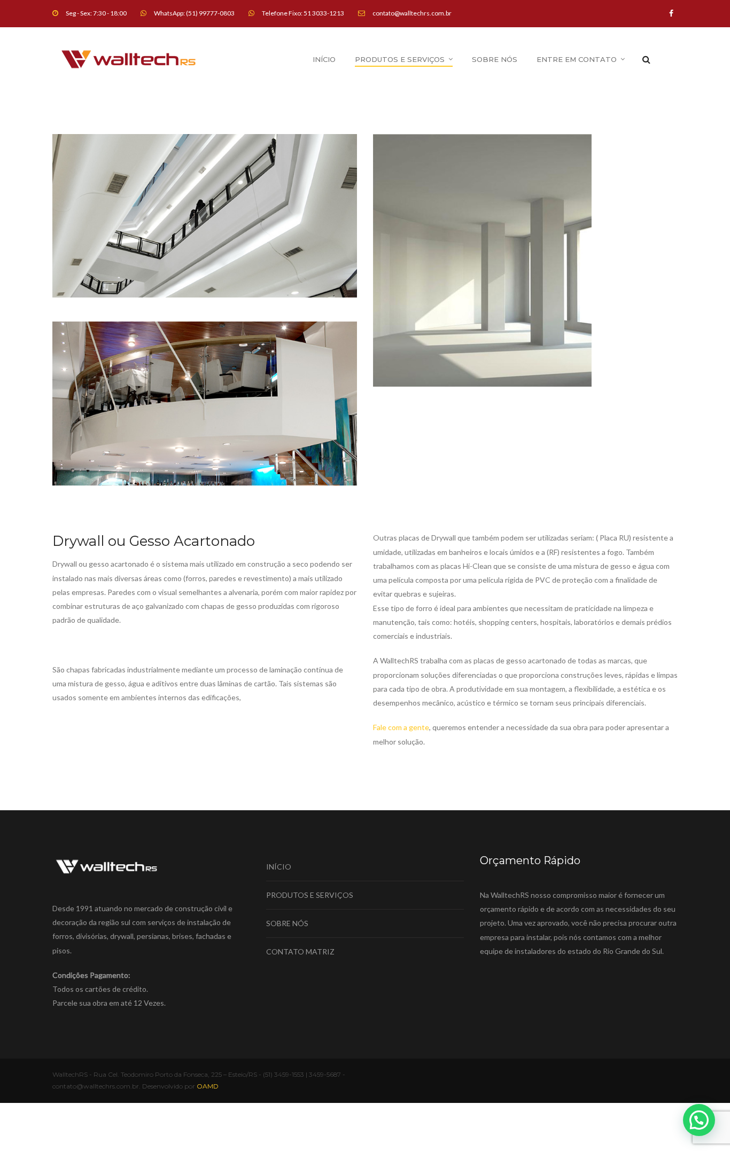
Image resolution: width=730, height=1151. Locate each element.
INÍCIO (324, 59)
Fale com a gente (401, 727)
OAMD (208, 1086)
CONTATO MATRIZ (300, 951)
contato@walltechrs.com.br (412, 13)
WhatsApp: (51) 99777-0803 (194, 13)
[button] (699, 1120)
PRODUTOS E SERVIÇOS (400, 59)
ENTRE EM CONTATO (577, 59)
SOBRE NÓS (494, 59)
